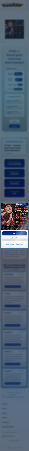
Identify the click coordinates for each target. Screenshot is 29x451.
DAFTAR (14, 238)
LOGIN (15, 233)
